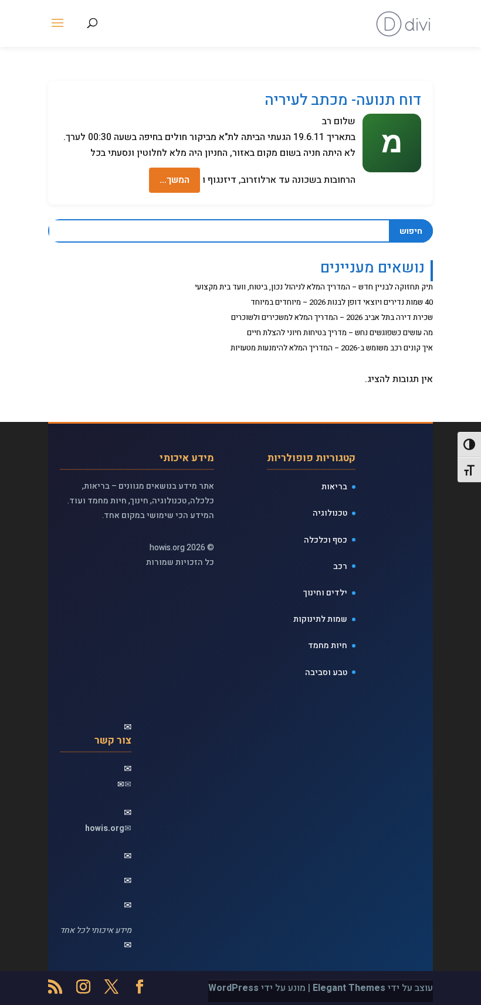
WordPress (233, 988)
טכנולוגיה (330, 513)
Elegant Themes (349, 988)
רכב (340, 566)
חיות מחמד (327, 645)
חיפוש (410, 231)
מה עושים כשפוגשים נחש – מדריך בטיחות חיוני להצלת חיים (340, 332)
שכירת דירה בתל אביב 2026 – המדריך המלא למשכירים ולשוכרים (332, 317)
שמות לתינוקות (320, 619)
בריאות (334, 487)
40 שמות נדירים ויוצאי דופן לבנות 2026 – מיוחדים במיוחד (341, 302)
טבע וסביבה (326, 672)
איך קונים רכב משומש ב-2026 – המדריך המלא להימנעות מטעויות (332, 347)
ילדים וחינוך (325, 593)
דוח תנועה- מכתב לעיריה (343, 100)
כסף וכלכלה (325, 540)
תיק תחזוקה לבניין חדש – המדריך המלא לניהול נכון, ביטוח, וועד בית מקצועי (314, 286)
